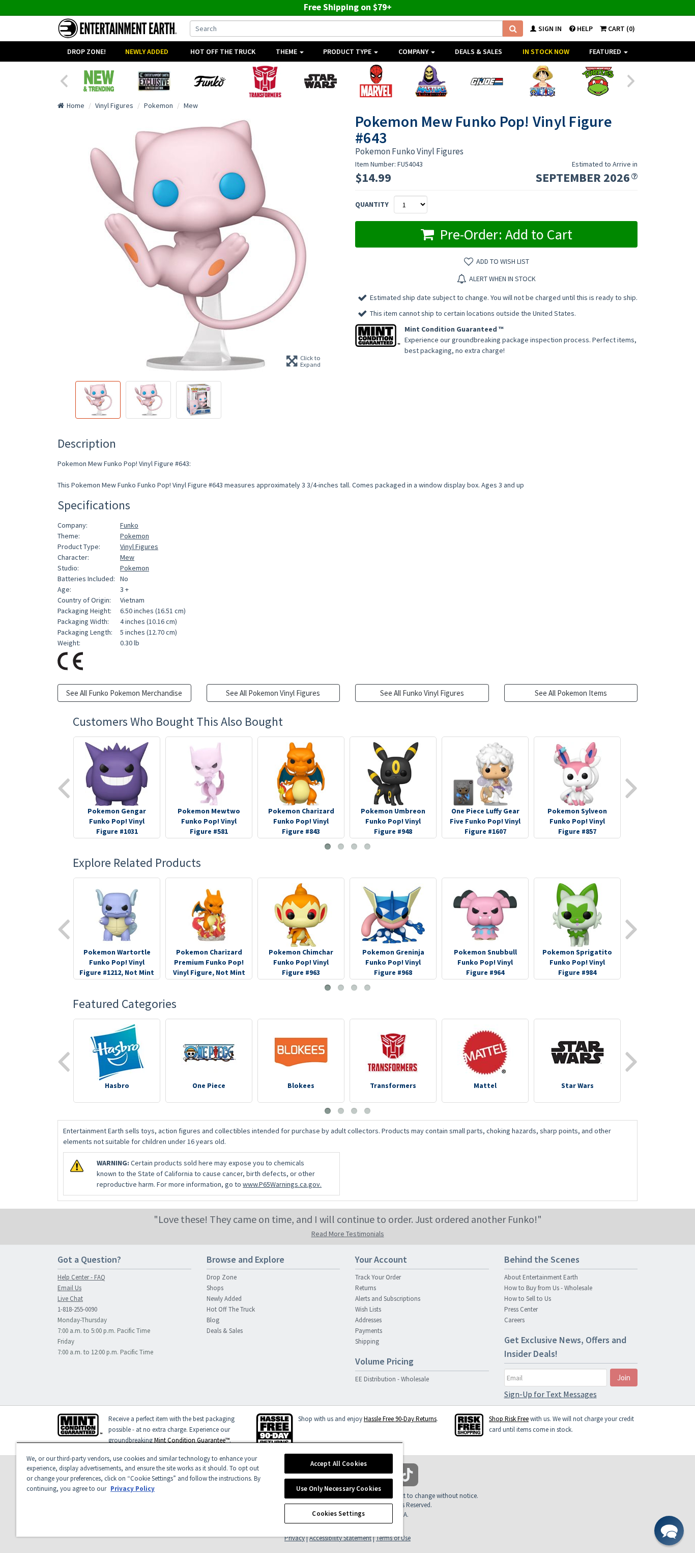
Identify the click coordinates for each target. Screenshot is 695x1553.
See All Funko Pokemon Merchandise (124, 693)
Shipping (367, 1341)
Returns (365, 1288)
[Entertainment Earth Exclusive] (154, 81)
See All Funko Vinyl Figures (422, 693)
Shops (215, 1288)
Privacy (294, 1538)
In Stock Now (546, 51)
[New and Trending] (98, 81)
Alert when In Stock (502, 278)
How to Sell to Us (527, 1298)
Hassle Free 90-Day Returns (400, 1418)
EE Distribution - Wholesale (392, 1379)
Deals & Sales (478, 51)
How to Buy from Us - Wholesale (548, 1288)
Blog (213, 1320)
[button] (669, 1530)
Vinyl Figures (139, 546)
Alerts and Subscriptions (387, 1298)
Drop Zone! (86, 51)
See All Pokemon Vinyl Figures (273, 693)
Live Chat (70, 1298)
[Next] (631, 80)
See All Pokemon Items (571, 693)
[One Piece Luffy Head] (542, 81)
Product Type (348, 51)
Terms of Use (393, 1538)
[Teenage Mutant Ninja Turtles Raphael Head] (597, 81)
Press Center (521, 1309)
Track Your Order (378, 1277)
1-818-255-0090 (77, 1309)
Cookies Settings (338, 1513)
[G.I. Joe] (486, 81)
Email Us (69, 1288)
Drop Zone (222, 1277)
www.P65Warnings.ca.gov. (282, 1184)
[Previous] (63, 80)
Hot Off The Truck (222, 51)
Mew (127, 557)
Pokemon (134, 535)
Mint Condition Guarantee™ (191, 1440)
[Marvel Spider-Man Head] (376, 81)
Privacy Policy (132, 1488)
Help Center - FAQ (81, 1277)
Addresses (368, 1320)
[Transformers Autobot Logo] (265, 81)
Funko (129, 525)
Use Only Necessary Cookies (338, 1488)
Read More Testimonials (347, 1233)
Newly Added (146, 51)
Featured (606, 51)
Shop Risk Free (509, 1418)
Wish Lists (368, 1309)
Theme (287, 51)
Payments (368, 1330)
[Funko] (209, 81)
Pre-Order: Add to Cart (504, 234)
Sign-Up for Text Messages (550, 1394)
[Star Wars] (320, 81)
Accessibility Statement (340, 1538)
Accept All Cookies (338, 1463)
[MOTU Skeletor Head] (431, 81)
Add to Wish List (502, 261)
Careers (514, 1320)
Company (414, 51)
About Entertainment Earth (541, 1277)
